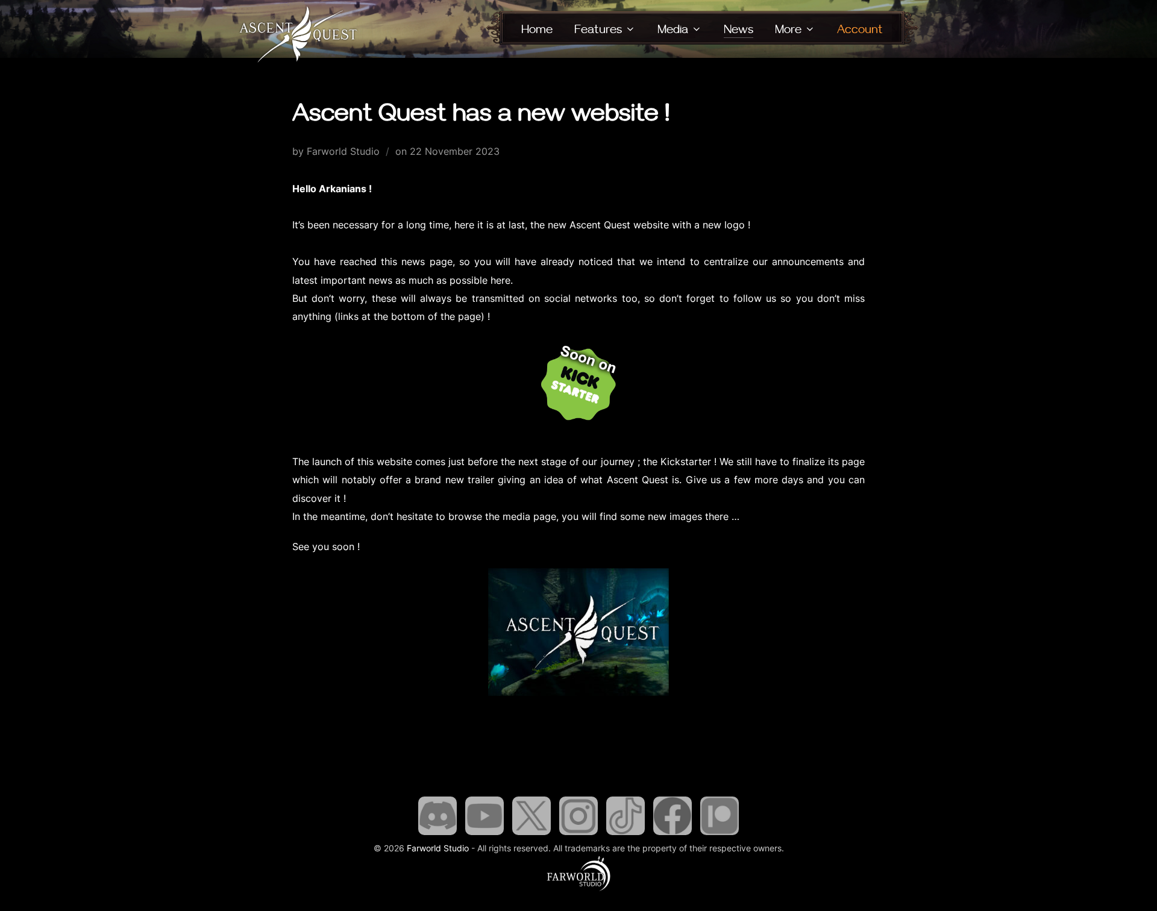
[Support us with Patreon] (719, 835)
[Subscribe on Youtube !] (484, 835)
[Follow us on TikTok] (625, 835)
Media (672, 29)
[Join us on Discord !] (437, 835)
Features (598, 29)
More (788, 29)
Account (860, 29)
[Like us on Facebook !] (672, 835)
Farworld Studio (438, 848)
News (738, 29)
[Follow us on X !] (531, 835)
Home (537, 29)
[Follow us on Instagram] (578, 835)
